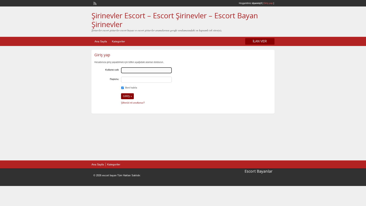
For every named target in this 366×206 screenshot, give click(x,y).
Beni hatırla (131, 87)
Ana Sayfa (101, 41)
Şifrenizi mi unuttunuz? (133, 102)
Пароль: (114, 79)
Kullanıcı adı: (112, 69)
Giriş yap (268, 3)
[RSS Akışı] (94, 3)
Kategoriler (118, 41)
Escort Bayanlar (259, 171)
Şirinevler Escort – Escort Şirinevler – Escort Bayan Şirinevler (175, 19)
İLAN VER (260, 41)
